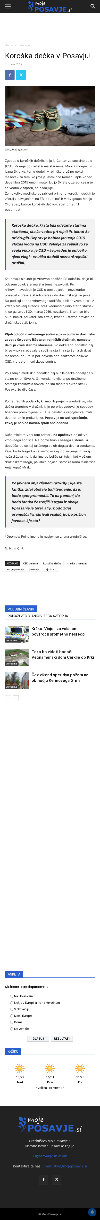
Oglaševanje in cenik (50, 1156)
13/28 (80, 1079)
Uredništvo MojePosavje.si (50, 1141)
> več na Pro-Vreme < (50, 1088)
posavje (34, 569)
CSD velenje (30, 563)
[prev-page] (8, 698)
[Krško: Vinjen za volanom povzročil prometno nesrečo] (17, 634)
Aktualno (11, 640)
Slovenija (24, 45)
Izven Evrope (23, 1015)
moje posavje (15, 569)
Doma (9, 45)
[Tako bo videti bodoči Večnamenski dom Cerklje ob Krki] (17, 657)
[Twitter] (21, 75)
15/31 (50, 1079)
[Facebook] (10, 75)
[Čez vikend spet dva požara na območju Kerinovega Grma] (17, 680)
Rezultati (62, 1038)
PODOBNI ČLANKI (21, 609)
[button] (8, 6)
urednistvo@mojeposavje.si (64, 1166)
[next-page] (16, 698)
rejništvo (50, 569)
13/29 (20, 1079)
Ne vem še (21, 1028)
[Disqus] (50, 774)
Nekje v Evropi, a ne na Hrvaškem (37, 1002)
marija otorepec (77, 563)
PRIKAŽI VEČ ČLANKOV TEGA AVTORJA (38, 616)
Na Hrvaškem (23, 996)
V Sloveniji (21, 1009)
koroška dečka (52, 563)
